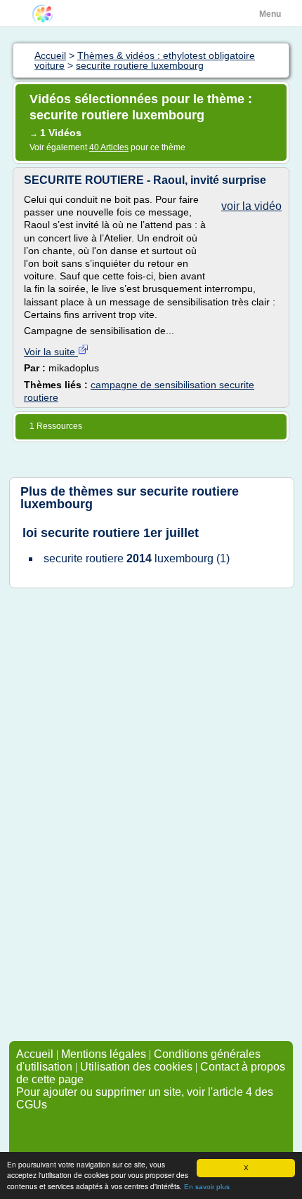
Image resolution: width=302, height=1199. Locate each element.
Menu (270, 14)
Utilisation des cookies (136, 1067)
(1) (137, 558)
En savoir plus (207, 1187)
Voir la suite (51, 351)
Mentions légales (103, 1054)
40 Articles (109, 147)
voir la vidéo (251, 206)
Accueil (34, 1054)
